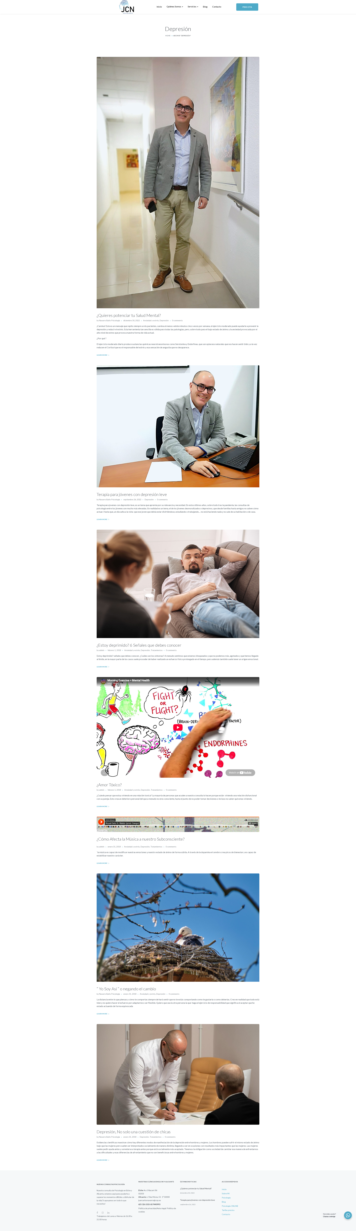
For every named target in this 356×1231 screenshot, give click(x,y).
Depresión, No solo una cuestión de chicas (134, 1131)
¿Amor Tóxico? (109, 784)
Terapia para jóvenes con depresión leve (132, 494)
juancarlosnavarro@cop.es (149, 1200)
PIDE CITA (247, 7)
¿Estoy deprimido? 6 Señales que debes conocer (139, 644)
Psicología (226, 1197)
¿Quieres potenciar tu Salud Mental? (129, 315)
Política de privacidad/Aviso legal (152, 1208)
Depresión (164, 320)
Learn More (102, 355)
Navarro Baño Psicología (109, 320)
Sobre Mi (225, 1193)
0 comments (177, 320)
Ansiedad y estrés (151, 320)
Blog (224, 1202)
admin (101, 650)
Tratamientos (157, 650)
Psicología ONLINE (230, 1206)
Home (167, 36)
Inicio (224, 1189)
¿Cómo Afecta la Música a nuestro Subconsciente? (141, 838)
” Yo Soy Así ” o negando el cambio (126, 988)
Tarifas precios (228, 1210)
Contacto (226, 1214)
